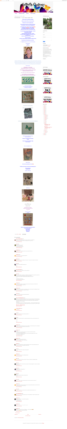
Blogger (43, 423)
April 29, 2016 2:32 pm (19, 365)
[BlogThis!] (23, 234)
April (45, 123)
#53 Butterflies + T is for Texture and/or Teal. (47, 124)
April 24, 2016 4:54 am (19, 280)
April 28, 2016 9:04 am (19, 351)
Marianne (17, 338)
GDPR (27, 13)
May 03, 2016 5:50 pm (19, 401)
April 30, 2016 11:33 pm (19, 381)
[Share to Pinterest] (25, 234)
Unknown (17, 254)
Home (16, 13)
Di (16, 317)
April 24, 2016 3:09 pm (19, 285)
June (45, 121)
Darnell (17, 343)
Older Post (40, 414)
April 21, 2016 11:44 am (19, 256)
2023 (44, 106)
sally (16, 263)
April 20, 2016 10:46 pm (19, 247)
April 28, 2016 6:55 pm (19, 360)
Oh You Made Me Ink (19, 393)
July (45, 120)
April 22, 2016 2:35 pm (19, 271)
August (45, 119)
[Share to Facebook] (24, 234)
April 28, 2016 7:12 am (19, 346)
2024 (44, 105)
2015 (44, 133)
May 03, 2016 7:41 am (19, 395)
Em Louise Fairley (18, 269)
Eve (16, 373)
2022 (44, 107)
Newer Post (16, 414)
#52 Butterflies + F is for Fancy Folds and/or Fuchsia (48, 127)
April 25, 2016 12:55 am (19, 295)
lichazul (17, 408)
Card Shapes (32, 13)
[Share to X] (24, 234)
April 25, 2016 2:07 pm (19, 310)
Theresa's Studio (18, 308)
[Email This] (22, 234)
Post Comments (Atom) (21, 417)
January (46, 132)
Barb (16, 358)
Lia (16, 348)
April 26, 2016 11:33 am (19, 327)
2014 (44, 134)
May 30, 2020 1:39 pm (19, 411)
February (46, 131)
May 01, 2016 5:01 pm (19, 386)
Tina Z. (17, 293)
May (45, 122)
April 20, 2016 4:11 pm (19, 241)
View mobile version (27, 415)
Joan (17, 379)
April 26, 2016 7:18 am (19, 322)
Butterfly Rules (21, 13)
